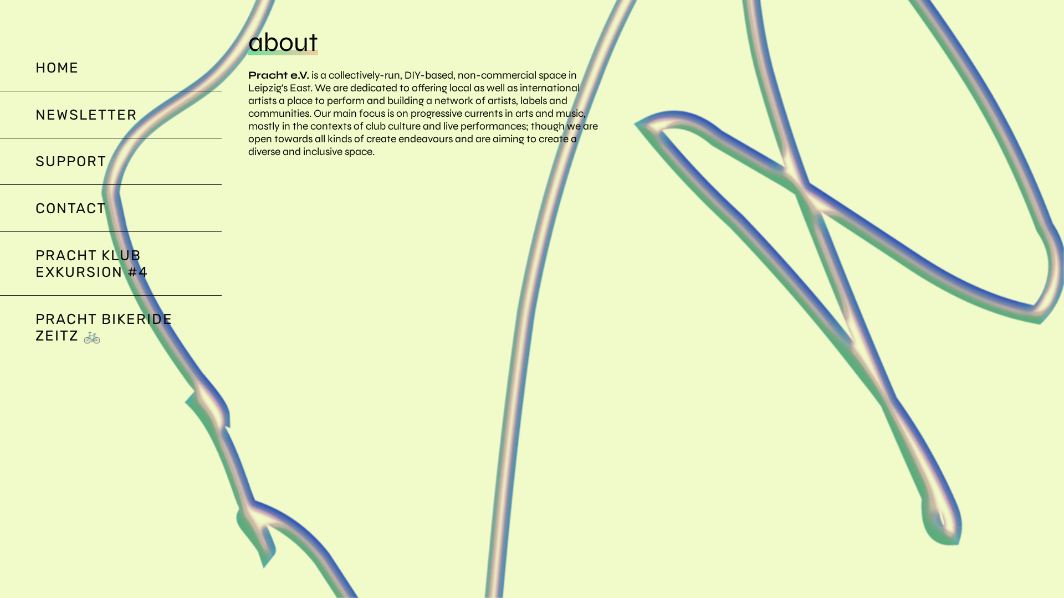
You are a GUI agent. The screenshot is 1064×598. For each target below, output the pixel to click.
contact (70, 208)
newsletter (86, 114)
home (57, 67)
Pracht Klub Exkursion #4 (92, 263)
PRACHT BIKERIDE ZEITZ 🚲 (104, 327)
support (71, 161)
